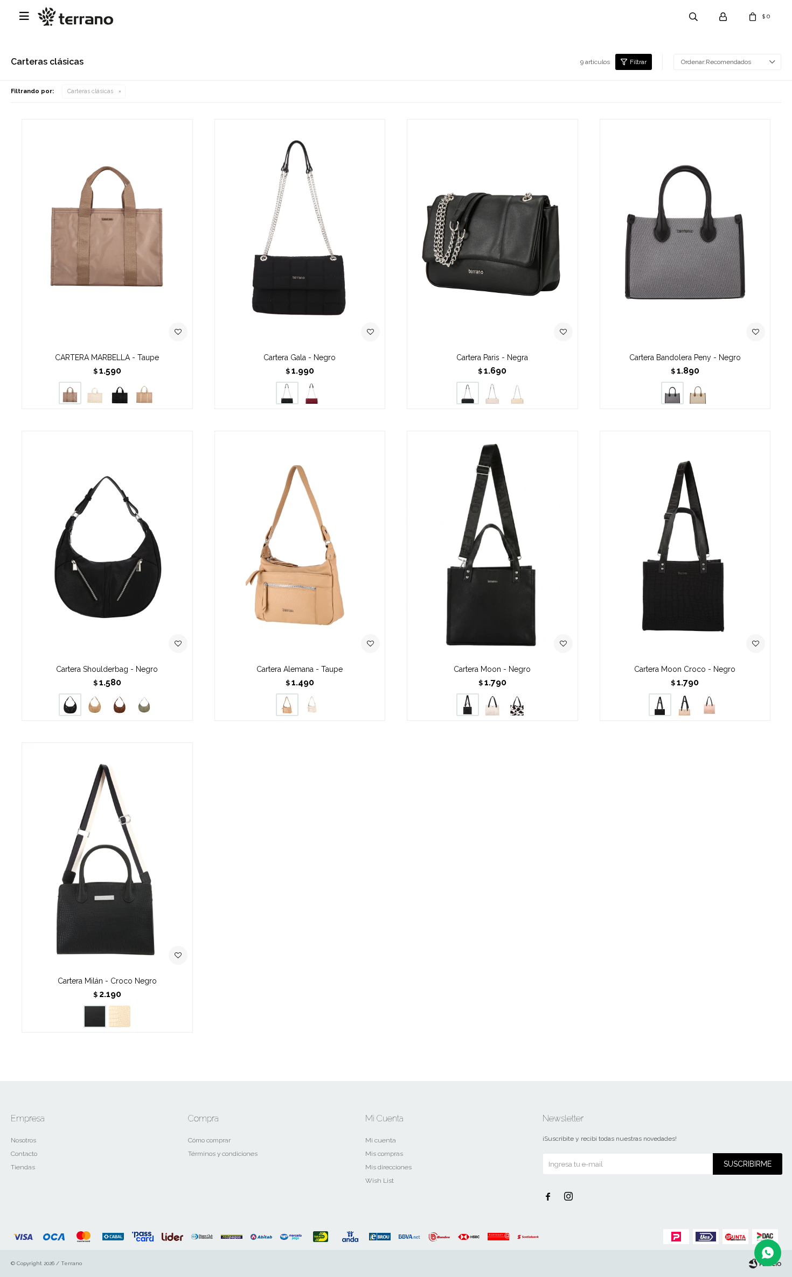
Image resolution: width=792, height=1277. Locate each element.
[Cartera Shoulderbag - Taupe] (95, 704)
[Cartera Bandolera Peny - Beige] (697, 393)
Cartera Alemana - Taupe (299, 669)
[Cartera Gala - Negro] (300, 233)
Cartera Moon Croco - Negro (684, 669)
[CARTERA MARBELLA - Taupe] (107, 233)
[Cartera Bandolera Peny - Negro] (685, 233)
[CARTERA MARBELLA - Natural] (95, 393)
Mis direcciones (388, 1167)
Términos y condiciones (223, 1153)
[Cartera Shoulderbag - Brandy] (119, 704)
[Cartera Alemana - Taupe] (300, 544)
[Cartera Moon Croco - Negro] (685, 544)
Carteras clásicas (90, 91)
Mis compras (384, 1153)
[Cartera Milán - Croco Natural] (119, 1016)
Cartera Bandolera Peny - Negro (685, 357)
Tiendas (23, 1167)
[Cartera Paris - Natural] (492, 393)
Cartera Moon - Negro (492, 669)
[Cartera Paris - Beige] (517, 393)
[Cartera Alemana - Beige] (312, 704)
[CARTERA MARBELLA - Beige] (144, 393)
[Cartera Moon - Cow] (517, 704)
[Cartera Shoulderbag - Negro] (107, 544)
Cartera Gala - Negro (299, 357)
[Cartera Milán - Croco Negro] (107, 856)
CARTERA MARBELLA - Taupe (107, 357)
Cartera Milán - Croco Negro (107, 981)
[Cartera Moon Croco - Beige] (685, 704)
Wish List (379, 1180)
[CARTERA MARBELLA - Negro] (119, 393)
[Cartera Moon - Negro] (492, 544)
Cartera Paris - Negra (492, 357)
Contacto (24, 1153)
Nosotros (23, 1140)
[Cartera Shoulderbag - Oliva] (144, 704)
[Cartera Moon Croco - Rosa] (709, 704)
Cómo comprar (209, 1140)
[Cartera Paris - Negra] (492, 233)
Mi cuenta (380, 1140)
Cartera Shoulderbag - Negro (107, 669)
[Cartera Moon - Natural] (492, 704)
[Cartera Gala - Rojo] (312, 393)
